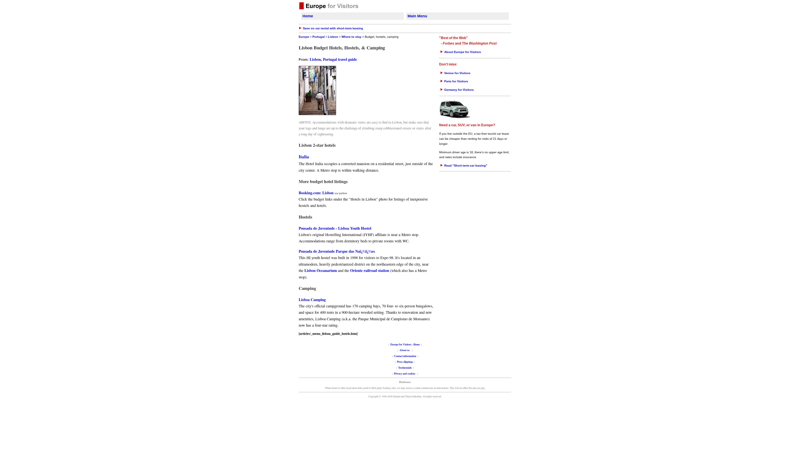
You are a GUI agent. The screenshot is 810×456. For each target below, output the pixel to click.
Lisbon (333, 36)
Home (307, 16)
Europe (304, 36)
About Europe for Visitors (462, 52)
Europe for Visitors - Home (405, 344)
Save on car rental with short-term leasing (333, 28)
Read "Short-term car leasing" (465, 165)
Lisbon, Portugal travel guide (333, 59)
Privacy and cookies (405, 373)
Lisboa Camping (312, 299)
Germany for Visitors (459, 89)
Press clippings (405, 362)
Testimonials (405, 367)
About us (405, 350)
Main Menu (417, 16)
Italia (304, 156)
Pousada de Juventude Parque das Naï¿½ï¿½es (337, 251)
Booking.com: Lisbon (316, 192)
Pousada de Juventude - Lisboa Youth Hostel (335, 228)
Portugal (318, 36)
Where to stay (351, 36)
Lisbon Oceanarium (320, 270)
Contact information (405, 356)
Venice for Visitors (457, 73)
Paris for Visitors (456, 81)
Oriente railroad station (369, 270)
